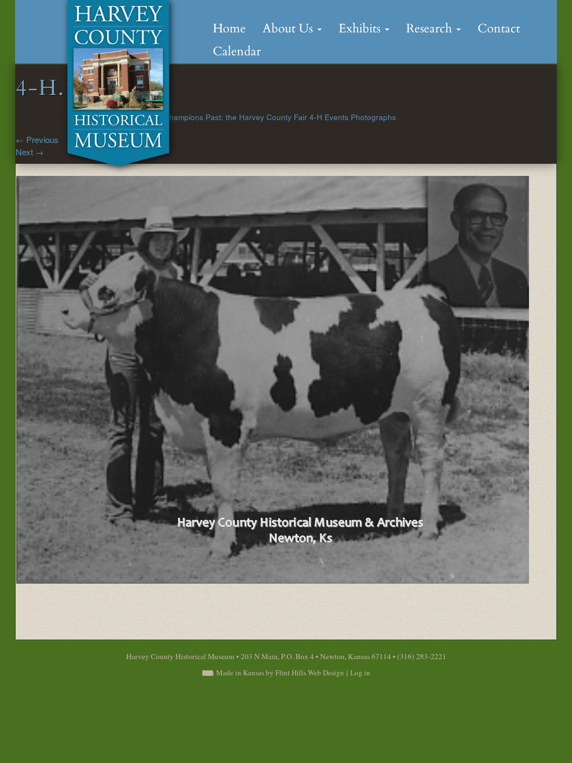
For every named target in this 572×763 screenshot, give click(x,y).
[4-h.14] (272, 378)
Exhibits (361, 28)
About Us (289, 28)
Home (229, 28)
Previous (37, 139)
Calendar (237, 51)
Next (30, 152)
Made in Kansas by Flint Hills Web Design (280, 672)
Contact (499, 28)
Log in (360, 672)
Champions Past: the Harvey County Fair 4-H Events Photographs (280, 117)
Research (430, 28)
